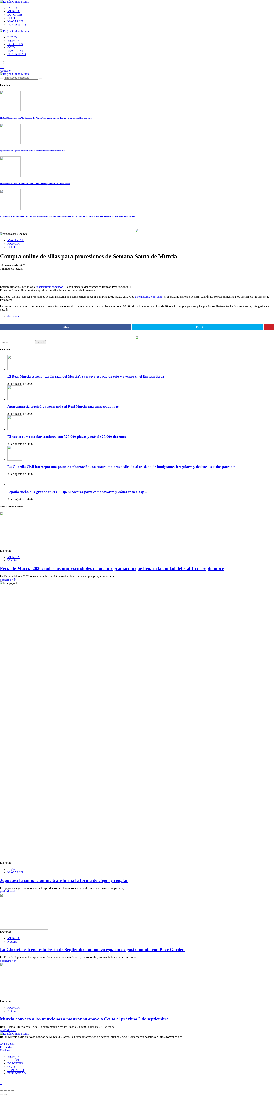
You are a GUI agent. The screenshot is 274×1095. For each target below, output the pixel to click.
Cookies (5, 1050)
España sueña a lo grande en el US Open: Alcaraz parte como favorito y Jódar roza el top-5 (77, 492)
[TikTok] (1, 1083)
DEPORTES (15, 14)
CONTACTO (15, 1070)
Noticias (12, 560)
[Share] (5, 1090)
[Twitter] (1, 1086)
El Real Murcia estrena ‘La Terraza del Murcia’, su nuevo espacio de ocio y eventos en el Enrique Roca (46, 118)
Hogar (11, 869)
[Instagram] (1, 1079)
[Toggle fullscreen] (8, 1090)
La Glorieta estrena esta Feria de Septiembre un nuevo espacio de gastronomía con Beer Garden (92, 949)
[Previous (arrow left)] (1, 1094)
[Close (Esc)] (1, 1090)
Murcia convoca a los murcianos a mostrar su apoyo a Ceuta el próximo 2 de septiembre (84, 1018)
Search (40, 342)
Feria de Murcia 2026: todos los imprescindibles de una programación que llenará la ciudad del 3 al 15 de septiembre (112, 568)
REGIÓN (13, 1060)
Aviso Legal (7, 1043)
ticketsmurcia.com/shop (49, 286)
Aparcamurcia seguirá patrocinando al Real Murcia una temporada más (32, 151)
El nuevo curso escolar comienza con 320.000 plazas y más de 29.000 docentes (35, 183)
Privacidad (6, 1047)
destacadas (13, 316)
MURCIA (13, 11)
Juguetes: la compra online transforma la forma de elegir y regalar (64, 880)
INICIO (12, 8)
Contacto (5, 70)
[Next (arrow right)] (5, 1094)
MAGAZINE (15, 21)
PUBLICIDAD (16, 24)
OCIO (11, 18)
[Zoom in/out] (12, 1090)
